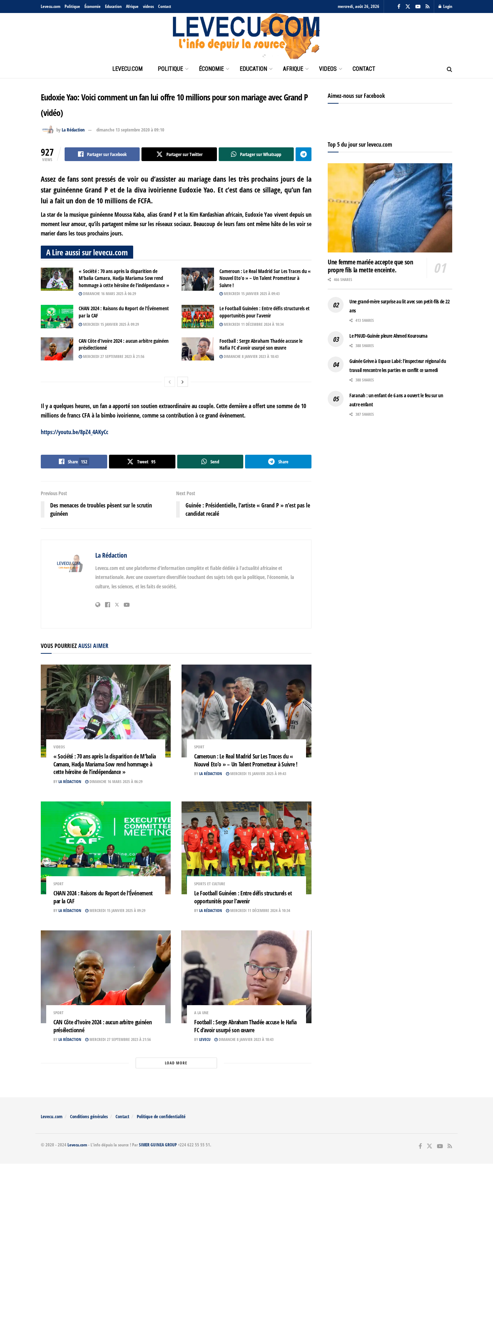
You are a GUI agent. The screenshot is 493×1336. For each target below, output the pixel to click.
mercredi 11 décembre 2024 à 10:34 (253, 324)
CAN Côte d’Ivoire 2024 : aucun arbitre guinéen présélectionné (102, 1026)
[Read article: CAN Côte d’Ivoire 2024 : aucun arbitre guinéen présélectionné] (57, 348)
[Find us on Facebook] (398, 6)
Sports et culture (209, 884)
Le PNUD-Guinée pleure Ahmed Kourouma (388, 335)
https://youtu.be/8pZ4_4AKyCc (74, 432)
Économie (92, 6)
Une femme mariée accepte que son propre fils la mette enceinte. (370, 266)
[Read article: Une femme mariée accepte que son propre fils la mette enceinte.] (390, 207)
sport (199, 747)
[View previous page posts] (169, 382)
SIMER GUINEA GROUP (158, 1145)
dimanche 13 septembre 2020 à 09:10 (130, 129)
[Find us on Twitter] (407, 6)
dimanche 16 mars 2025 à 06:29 (109, 293)
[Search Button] (449, 69)
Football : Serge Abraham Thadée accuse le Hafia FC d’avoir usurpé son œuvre (260, 344)
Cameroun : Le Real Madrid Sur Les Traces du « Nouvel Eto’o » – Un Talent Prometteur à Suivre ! (265, 278)
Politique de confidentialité (161, 1116)
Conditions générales (89, 1116)
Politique (72, 6)
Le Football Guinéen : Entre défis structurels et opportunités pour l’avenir (264, 312)
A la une (201, 1013)
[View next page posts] (182, 382)
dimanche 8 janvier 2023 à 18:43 (251, 356)
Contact (164, 6)
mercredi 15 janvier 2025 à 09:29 (110, 324)
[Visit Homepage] (246, 36)
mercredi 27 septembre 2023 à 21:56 (113, 356)
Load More (176, 1062)
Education (113, 6)
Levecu (204, 1039)
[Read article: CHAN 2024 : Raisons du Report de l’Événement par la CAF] (57, 316)
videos (148, 6)
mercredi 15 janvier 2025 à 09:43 (251, 293)
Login (447, 6)
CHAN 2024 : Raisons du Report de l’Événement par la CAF (103, 897)
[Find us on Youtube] (417, 6)
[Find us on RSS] (427, 6)
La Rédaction (73, 129)
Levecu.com (50, 6)
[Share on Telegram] (303, 154)
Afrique (132, 6)
